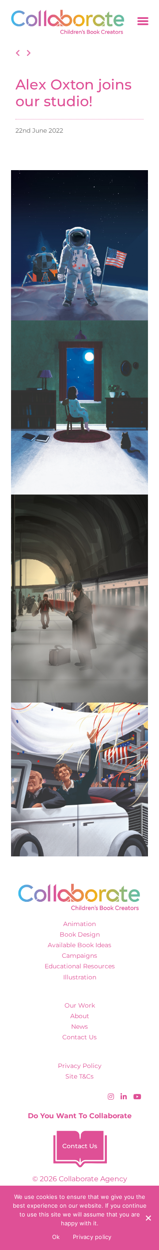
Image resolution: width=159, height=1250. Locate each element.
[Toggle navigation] (142, 21)
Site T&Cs (79, 1076)
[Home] (64, 22)
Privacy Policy (80, 1066)
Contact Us (79, 1037)
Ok (56, 1236)
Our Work (79, 1005)
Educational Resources (80, 966)
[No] (148, 1217)
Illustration (79, 977)
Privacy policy (92, 1236)
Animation (79, 924)
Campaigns (79, 956)
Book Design (80, 934)
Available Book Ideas (79, 945)
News (79, 1027)
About (79, 1016)
